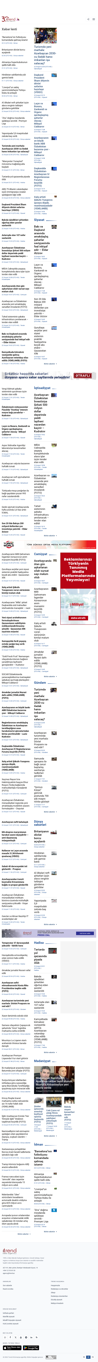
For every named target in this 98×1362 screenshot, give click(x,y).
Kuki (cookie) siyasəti (10, 1324)
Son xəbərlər (7, 1285)
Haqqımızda (55, 1285)
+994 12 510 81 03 (9, 1270)
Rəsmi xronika (8, 1289)
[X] (15, 1337)
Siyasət (39, 220)
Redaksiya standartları (59, 1296)
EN (84, 1357)
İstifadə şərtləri (8, 1313)
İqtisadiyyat (42, 388)
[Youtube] (21, 1337)
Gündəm (40, 682)
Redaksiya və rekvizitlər (59, 1289)
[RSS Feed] (36, 1337)
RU (93, 1357)
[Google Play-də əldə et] (31, 1347)
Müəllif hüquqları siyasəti (12, 1320)
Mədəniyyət (42, 1061)
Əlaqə (53, 1292)
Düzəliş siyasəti (56, 1300)
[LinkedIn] (31, 1337)
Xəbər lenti (9, 29)
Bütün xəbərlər (49, 364)
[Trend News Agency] (9, 1251)
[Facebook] (10, 1337)
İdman (38, 1144)
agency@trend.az (9, 1273)
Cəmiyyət (40, 554)
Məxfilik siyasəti (8, 1317)
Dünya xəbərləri (40, 823)
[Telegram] (26, 1337)
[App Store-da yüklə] (12, 1347)
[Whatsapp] (5, 1337)
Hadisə (39, 942)
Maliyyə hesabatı (57, 1303)
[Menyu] (93, 19)
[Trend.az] (10, 19)
